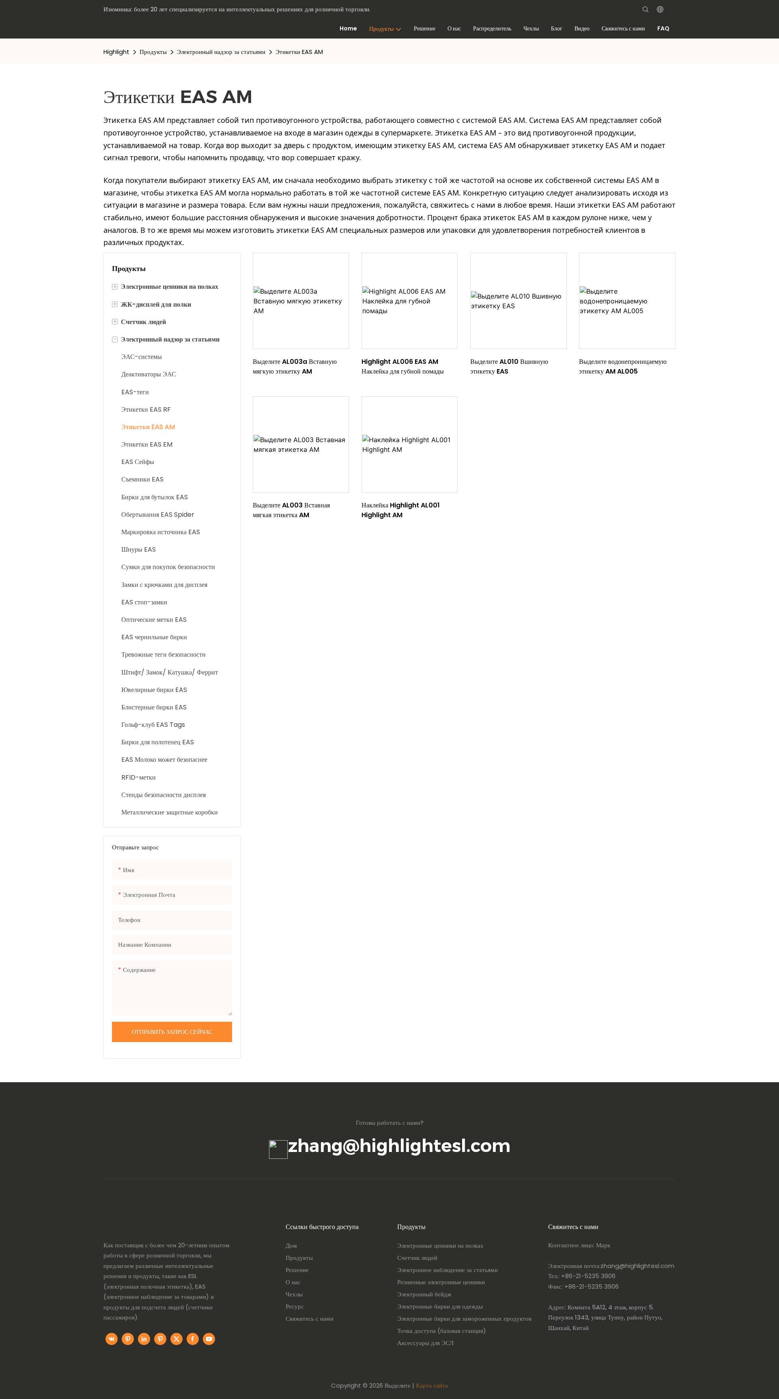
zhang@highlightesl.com (399, 1145)
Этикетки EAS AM (299, 51)
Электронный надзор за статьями (221, 51)
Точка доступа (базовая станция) (441, 1330)
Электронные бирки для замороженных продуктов (464, 1318)
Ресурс (295, 1306)
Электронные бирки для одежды (440, 1306)
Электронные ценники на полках (440, 1245)
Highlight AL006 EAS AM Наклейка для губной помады (403, 366)
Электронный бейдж (424, 1294)
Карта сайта (432, 1385)
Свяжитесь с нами (310, 1318)
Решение (297, 1270)
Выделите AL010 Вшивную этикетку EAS (509, 366)
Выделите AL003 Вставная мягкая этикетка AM (291, 510)
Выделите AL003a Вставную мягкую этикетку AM (295, 366)
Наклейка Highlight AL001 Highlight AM (401, 510)
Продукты (153, 51)
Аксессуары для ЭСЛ (425, 1343)
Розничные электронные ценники (441, 1282)
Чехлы (294, 1294)
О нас (293, 1282)
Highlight (116, 51)
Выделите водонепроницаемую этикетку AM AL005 (623, 366)
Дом (291, 1245)
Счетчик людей (417, 1257)
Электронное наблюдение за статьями (447, 1270)
